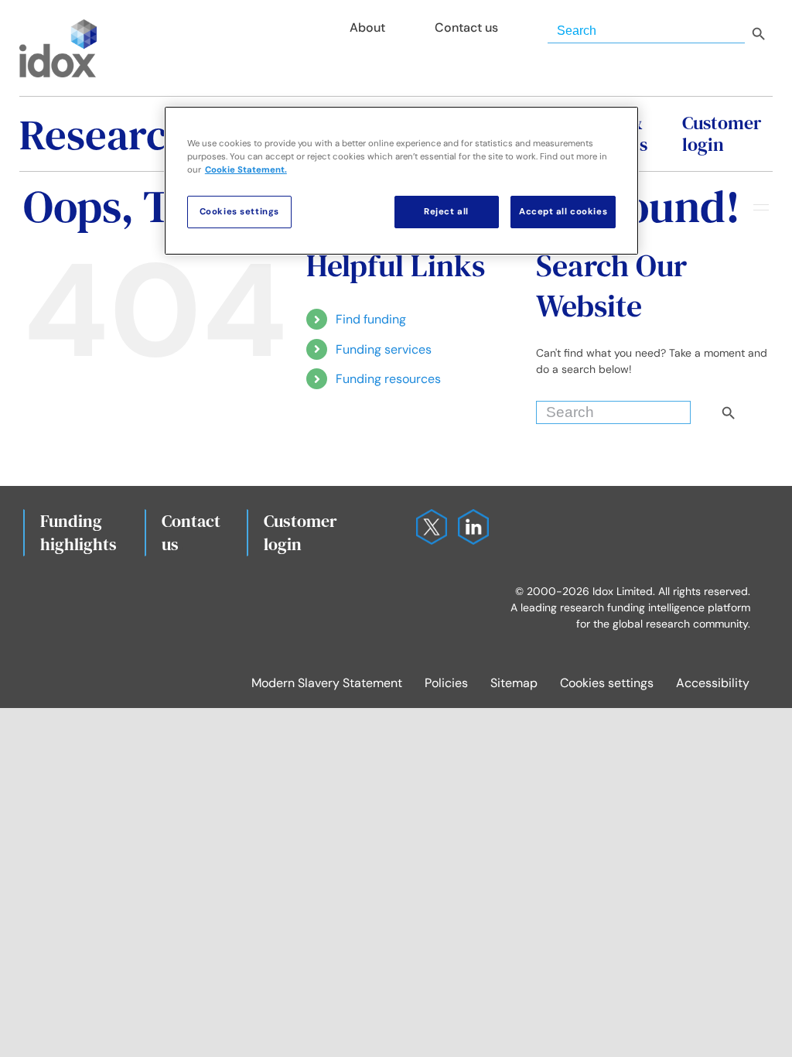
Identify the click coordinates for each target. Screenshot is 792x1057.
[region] (401, 180)
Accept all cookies (563, 211)
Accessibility (712, 683)
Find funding (371, 319)
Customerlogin (300, 532)
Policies (446, 683)
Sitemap (514, 683)
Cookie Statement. (246, 170)
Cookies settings (607, 683)
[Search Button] (755, 408)
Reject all (446, 211)
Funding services (384, 349)
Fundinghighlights (78, 532)
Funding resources (388, 379)
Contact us (191, 532)
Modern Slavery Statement (326, 683)
